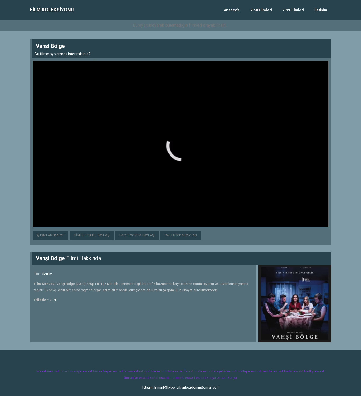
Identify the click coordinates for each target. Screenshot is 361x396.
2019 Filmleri (293, 10)
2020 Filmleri (261, 10)
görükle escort (155, 371)
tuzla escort (204, 371)
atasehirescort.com (52, 371)
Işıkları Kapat (51, 235)
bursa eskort (133, 371)
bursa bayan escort (108, 371)
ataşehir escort (225, 371)
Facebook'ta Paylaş (136, 235)
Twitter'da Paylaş (180, 235)
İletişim (320, 10)
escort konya (206, 378)
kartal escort (293, 371)
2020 (53, 300)
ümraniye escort (80, 371)
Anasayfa (232, 10)
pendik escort (272, 371)
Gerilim (47, 274)
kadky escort (314, 371)
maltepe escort (249, 371)
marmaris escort (182, 378)
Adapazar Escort (181, 371)
